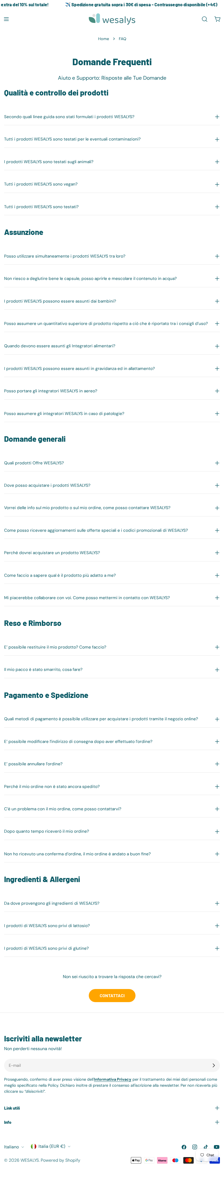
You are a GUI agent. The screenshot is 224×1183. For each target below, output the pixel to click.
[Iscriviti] (213, 1065)
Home (103, 38)
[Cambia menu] (6, 19)
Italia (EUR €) (52, 1146)
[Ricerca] (204, 19)
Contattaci (112, 995)
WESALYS (29, 1160)
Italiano (11, 1147)
